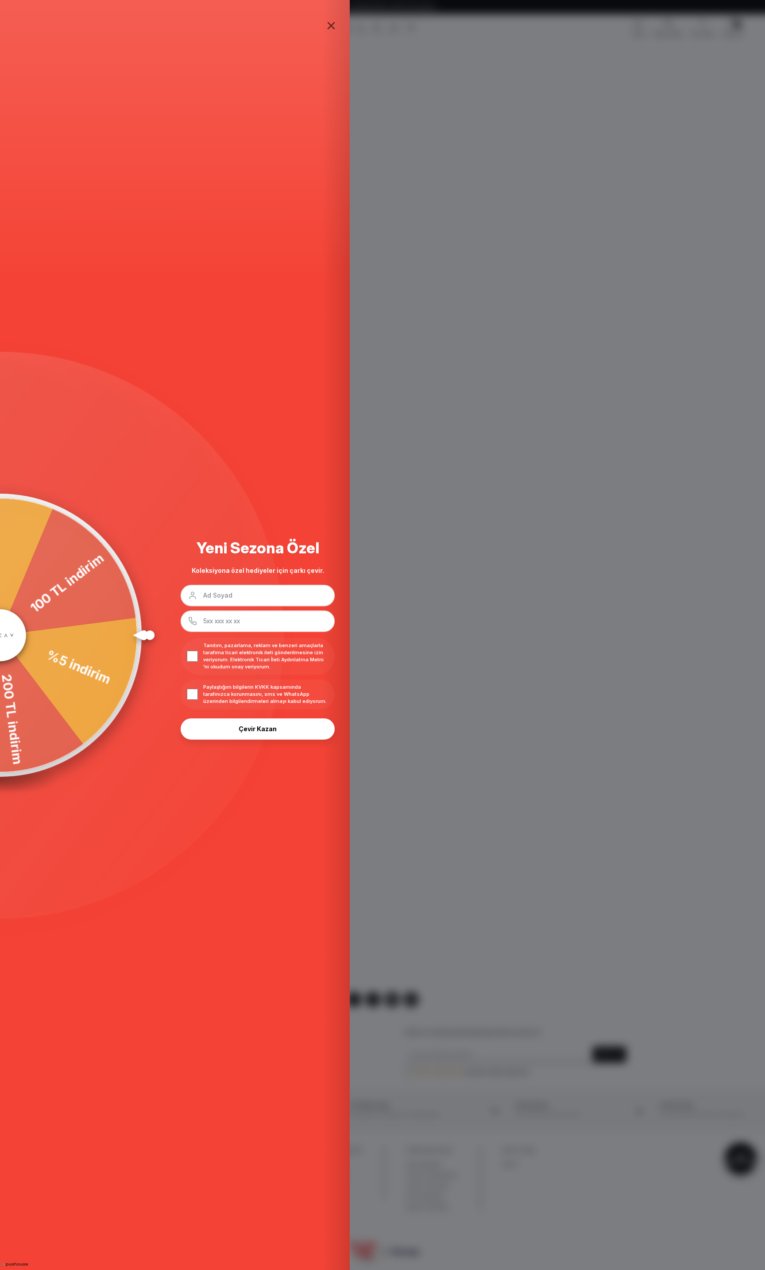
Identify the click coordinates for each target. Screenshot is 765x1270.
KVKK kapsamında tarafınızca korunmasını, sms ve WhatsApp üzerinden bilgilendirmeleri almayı (256, 694)
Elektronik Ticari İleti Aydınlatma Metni (277, 659)
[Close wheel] (331, 26)
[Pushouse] (14, 1264)
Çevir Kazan (258, 729)
